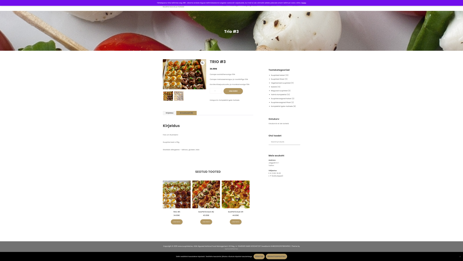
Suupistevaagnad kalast (281, 98)
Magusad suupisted (279, 91)
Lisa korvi (233, 91)
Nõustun (259, 256)
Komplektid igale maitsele (229, 100)
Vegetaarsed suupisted (281, 83)
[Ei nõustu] (460, 256)
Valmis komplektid (278, 94)
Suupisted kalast (278, 75)
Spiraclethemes (231, 249)
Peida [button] (303, 3)
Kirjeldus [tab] (169, 113)
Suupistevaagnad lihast (281, 102)
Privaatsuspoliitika (276, 256)
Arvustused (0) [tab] (186, 113)
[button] (202, 63)
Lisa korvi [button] (176, 222)
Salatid (274, 87)
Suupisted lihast (277, 79)
